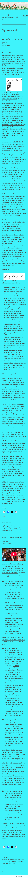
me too (17, 527)
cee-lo (15, 859)
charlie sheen (21, 859)
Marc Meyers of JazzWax (10, 572)
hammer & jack (6, 15)
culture (4, 527)
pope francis (21, 528)
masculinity (13, 527)
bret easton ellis (10, 859)
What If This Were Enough (9, 99)
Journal (8, 522)
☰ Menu (25, 15)
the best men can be (7, 530)
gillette (7, 527)
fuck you (4, 861)
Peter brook (12, 863)
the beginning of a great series (14, 774)
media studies (5, 863)
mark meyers (19, 861)
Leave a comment (6, 48)
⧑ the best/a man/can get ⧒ (12, 41)
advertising (9, 525)
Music (8, 857)
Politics (16, 528)
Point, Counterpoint (12, 537)
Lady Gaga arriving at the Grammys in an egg (13, 668)
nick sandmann (10, 528)
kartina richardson (11, 861)
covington (22, 525)
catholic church (16, 525)
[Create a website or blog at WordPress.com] (2, 871)
